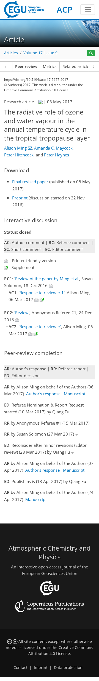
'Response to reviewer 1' (42, 292)
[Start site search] (91, 53)
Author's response (43, 393)
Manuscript (74, 393)
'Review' (21, 312)
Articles (11, 52)
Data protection (68, 667)
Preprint (20, 198)
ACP (64, 9)
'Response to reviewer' (40, 326)
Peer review (26, 66)
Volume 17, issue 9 (40, 52)
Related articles (76, 66)
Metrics (50, 66)
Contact (20, 667)
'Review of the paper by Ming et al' (46, 278)
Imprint (41, 667)
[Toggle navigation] (87, 9)
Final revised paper (30, 181)
